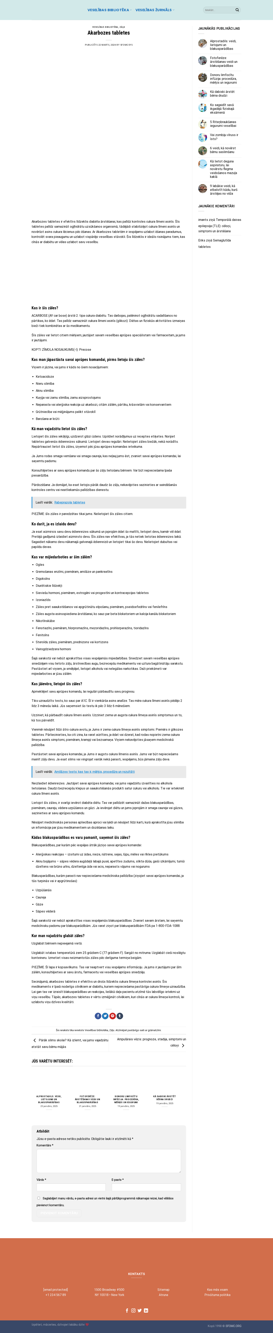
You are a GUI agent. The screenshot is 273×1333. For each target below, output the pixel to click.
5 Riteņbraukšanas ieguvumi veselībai (223, 123)
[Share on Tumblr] (120, 1016)
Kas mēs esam (217, 1290)
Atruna (163, 1295)
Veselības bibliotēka (108, 10)
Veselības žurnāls (154, 10)
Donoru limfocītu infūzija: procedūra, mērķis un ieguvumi (126, 1099)
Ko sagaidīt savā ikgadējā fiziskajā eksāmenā (222, 108)
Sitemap (163, 1290)
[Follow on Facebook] (127, 1311)
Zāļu (122, 27)
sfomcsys (126, 45)
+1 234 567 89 (55, 1295)
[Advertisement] (109, 187)
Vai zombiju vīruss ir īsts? (224, 137)
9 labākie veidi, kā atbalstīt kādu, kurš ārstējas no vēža (223, 189)
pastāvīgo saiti (136, 1030)
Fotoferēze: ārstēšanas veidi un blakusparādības (87, 1099)
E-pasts (118, 1180)
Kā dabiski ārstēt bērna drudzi (164, 1098)
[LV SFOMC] (57, 10)
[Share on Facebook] (98, 1016)
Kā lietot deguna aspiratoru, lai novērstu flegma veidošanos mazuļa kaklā (223, 169)
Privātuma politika (217, 1295)
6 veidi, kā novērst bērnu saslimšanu (223, 150)
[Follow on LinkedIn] (146, 1311)
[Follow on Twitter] (139, 1311)
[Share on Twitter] (105, 1016)
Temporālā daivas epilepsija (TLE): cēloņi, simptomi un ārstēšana (219, 225)
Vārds (41, 1180)
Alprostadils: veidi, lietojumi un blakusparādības (49, 1099)
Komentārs (45, 1145)
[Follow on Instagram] (133, 1311)
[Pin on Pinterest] (112, 1016)
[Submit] (237, 10)
